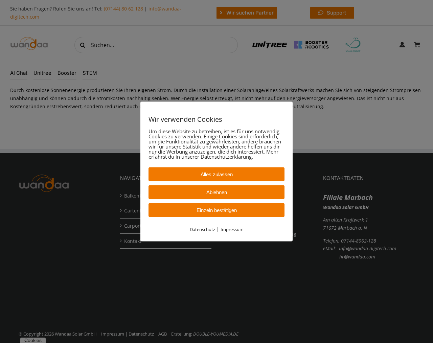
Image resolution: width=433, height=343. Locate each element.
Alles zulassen (217, 174)
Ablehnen (216, 192)
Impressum (232, 229)
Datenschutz (202, 229)
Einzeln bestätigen (217, 210)
